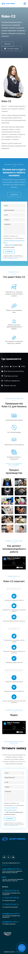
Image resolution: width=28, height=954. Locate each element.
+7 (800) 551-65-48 (10, 891)
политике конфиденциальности (10, 258)
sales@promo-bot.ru (11, 914)
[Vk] (8, 857)
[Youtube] (13, 857)
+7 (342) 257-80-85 (10, 898)
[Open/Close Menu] (24, 3)
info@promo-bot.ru (10, 922)
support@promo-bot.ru (12, 869)
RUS (3, 865)
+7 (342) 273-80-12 (10, 904)
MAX (4, 877)
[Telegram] (4, 857)
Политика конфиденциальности (11, 863)
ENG (6, 865)
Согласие (10, 245)
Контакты (5, 886)
